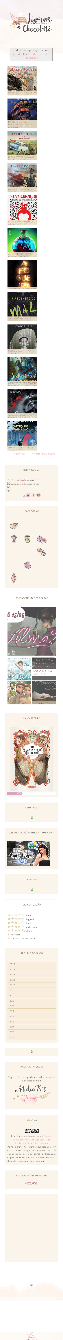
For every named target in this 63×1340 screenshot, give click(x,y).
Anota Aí (14, 565)
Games (14, 539)
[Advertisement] (31, 1228)
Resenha (28, 526)
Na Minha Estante (41, 565)
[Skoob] (28, 496)
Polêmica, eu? (41, 552)
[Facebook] (33, 496)
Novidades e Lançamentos (28, 552)
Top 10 (28, 578)
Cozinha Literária (14, 552)
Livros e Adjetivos (28, 565)
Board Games (41, 539)
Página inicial (19, 453)
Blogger (35, 1339)
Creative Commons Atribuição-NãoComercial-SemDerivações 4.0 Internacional (32, 1140)
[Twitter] (24, 496)
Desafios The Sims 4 (14, 578)
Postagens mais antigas (43, 453)
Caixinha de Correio (14, 526)
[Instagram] (38, 496)
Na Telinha (28, 539)
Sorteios (41, 526)
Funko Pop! (41, 578)
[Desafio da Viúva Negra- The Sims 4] (28, 865)
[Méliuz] (32, 1052)
